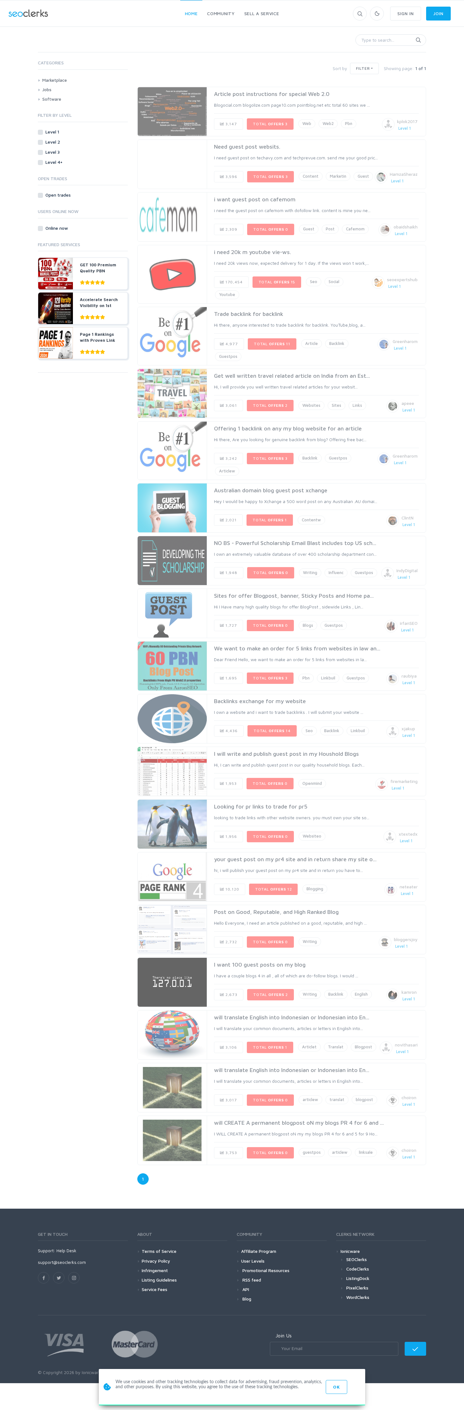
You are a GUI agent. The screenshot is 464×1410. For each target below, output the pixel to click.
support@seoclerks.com (62, 1262)
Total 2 (270, 405)
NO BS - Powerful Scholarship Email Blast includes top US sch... (295, 543)
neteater (409, 886)
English (361, 994)
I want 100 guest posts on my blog (260, 964)
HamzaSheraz (404, 174)
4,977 (231, 343)
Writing (310, 572)
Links (357, 405)
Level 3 (53, 152)
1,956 (230, 836)
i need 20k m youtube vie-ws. (252, 252)
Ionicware (350, 1251)
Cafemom (355, 228)
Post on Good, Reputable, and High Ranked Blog (276, 912)
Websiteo (312, 835)
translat (337, 1099)
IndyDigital (407, 570)
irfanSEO (409, 623)
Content (310, 176)
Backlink (336, 343)
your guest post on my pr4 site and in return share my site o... (295, 859)
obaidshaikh (406, 226)
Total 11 (272, 343)
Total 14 (272, 730)
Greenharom (405, 341)
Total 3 (270, 123)
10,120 (231, 889)
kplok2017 (407, 121)
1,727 (230, 625)
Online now (57, 228)
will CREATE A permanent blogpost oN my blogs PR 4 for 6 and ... (299, 1122)
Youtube (227, 294)
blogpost (364, 1099)
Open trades (58, 195)
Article (311, 343)
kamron (409, 992)
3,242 (230, 458)
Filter (363, 68)
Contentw (311, 519)
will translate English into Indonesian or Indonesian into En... (291, 1017)
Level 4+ (54, 162)
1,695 (230, 678)
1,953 (230, 783)
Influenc (336, 572)
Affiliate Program (258, 1251)
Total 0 (270, 229)
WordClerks (357, 1297)
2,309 (230, 229)
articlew (310, 1099)
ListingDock (357, 1278)
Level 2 (53, 142)
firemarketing (404, 781)
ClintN (407, 517)
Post (330, 228)
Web (306, 123)
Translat (335, 1046)
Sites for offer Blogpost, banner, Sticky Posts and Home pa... (294, 595)
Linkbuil (328, 677)
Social (334, 281)
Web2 (328, 123)
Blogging (314, 888)
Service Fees (154, 1289)
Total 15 (277, 282)
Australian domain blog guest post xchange (270, 490)
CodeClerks (357, 1268)
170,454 (233, 282)
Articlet (309, 1046)
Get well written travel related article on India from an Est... (292, 375)
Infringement (155, 1270)
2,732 (230, 941)
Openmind (312, 783)
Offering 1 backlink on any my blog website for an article (288, 428)
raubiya (409, 675)
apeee (408, 403)
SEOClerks (356, 1259)
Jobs (46, 89)
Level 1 (53, 131)
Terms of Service (159, 1251)
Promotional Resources (265, 1270)
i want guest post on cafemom (254, 199)
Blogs (308, 625)
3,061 (230, 405)
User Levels (253, 1261)
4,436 (231, 730)
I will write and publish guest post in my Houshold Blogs (286, 753)
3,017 (230, 1100)
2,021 (230, 520)
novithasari (406, 1044)
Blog (246, 1298)
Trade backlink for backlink (248, 314)
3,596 (230, 176)
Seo (313, 281)
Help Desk (66, 1250)
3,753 (230, 1152)
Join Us (284, 1335)
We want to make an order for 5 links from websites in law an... (297, 648)
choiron (409, 1097)
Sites (336, 405)
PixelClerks (357, 1287)
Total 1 (270, 520)
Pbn (348, 123)
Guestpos (228, 356)
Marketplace (54, 80)
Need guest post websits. (247, 146)
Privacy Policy (156, 1261)
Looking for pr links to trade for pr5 (260, 806)
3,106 (230, 1047)
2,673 (230, 994)
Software (51, 99)
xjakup (408, 728)
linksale (366, 1152)
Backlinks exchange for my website (260, 701)
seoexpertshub (402, 279)
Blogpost (363, 1046)
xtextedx (408, 834)
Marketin (338, 176)
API (245, 1289)
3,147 (230, 123)
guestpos (312, 1152)
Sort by (340, 68)
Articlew (227, 470)
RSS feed (251, 1280)
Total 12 (273, 889)
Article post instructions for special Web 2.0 (272, 94)
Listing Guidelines (159, 1280)
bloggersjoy (406, 939)
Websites (311, 405)
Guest (363, 176)
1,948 (230, 572)
